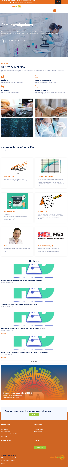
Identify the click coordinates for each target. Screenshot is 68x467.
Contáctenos (40, 447)
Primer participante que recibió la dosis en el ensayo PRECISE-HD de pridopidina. (21, 280)
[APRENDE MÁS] (17, 166)
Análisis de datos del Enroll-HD (17, 40)
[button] (26, 10)
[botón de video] (4, 41)
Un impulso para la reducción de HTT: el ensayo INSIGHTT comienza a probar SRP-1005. (23, 328)
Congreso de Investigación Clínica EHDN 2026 (18, 393)
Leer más (3, 285)
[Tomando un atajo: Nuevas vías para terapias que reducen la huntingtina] (34, 295)
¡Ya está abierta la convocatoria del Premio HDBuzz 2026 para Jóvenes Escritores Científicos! (24, 352)
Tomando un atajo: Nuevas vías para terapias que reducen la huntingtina (19, 304)
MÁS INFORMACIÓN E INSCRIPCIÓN (11, 397)
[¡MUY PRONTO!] (17, 201)
